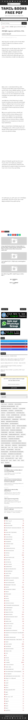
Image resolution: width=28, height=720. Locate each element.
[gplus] (7, 1)
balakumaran (4, 410)
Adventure (11, 404)
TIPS (9, 447)
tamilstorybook (22, 445)
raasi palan (11, 432)
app (17, 406)
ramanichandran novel (14, 434)
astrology (15, 408)
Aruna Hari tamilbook (6, 408)
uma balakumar (4, 451)
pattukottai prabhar (21, 425)
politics (23, 427)
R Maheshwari (4, 432)
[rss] (18, 1)
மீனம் (19, 460)
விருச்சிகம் (7, 462)
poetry (18, 427)
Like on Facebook (5, 343)
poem (13, 427)
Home (3, 26)
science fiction (11, 436)
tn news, (15, 37)
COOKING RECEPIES (11, 412)
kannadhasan (15, 419)
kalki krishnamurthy (6, 419)
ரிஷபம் (2, 462)
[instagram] (23, 1)
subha (19, 440)
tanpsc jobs (4, 447)
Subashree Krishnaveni (14, 438)
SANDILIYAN (3, 436)
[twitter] (5, 1)
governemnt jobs (10, 557)
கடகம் (13, 456)
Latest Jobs (22, 419)
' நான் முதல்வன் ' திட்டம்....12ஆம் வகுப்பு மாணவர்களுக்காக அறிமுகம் (13, 262)
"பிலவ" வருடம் (4, 404)
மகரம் (10, 460)
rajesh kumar (4, 434)
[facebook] (2, 1)
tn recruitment (10, 449)
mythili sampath (4, 423)
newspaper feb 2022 (6, 425)
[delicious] (25, 1)
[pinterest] (10, 1)
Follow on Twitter (5, 341)
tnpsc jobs (17, 449)
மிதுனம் (14, 460)
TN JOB (16, 447)
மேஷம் (22, 460)
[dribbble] (15, 1)
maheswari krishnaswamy (12, 421)
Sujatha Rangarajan (5, 443)
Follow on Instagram (6, 349)
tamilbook (14, 445)
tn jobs (20, 447)
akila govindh (18, 404)
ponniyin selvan (5, 430)
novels (13, 425)
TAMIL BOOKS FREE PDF (14, 10)
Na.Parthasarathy (14, 423)
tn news (7, 26)
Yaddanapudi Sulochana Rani (14, 453)
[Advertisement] (14, 72)
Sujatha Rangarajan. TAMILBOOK (19, 443)
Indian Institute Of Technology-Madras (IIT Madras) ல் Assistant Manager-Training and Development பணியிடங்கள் (13, 480)
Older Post (23, 309)
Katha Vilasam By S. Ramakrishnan (9, 356)
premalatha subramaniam (16, 430)
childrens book (18, 410)
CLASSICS (3, 412)
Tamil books (8, 445)
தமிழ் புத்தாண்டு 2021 (9, 458)
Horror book (11, 417)
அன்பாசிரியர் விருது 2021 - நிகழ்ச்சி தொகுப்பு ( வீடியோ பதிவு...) (12, 274)
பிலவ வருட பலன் (4, 460)
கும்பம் (21, 456)
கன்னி (17, 456)
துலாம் (20, 458)
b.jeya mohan (22, 408)
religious (23, 434)
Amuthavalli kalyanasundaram (8, 406)
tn (12, 447)
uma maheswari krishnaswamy (16, 451)
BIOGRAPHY (11, 410)
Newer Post (4, 309)
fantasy (8, 552)
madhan (3, 421)
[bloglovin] (13, 1)
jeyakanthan (18, 417)
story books (4, 438)
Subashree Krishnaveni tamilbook (9, 440)
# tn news (7, 231)
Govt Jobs (8, 559)
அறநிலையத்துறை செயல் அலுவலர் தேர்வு (11, 498)
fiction (7, 555)
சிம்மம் (2, 458)
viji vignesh (4, 453)
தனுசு (17, 458)
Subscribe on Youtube (6, 346)
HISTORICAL (3, 417)
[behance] (20, 1)
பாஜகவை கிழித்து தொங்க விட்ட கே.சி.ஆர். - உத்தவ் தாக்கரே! (13, 362)
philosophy (8, 427)
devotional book (20, 412)
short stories (19, 436)
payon (2, 427)
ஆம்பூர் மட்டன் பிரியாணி (5, 456)
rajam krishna (19, 432)
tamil (2, 445)
